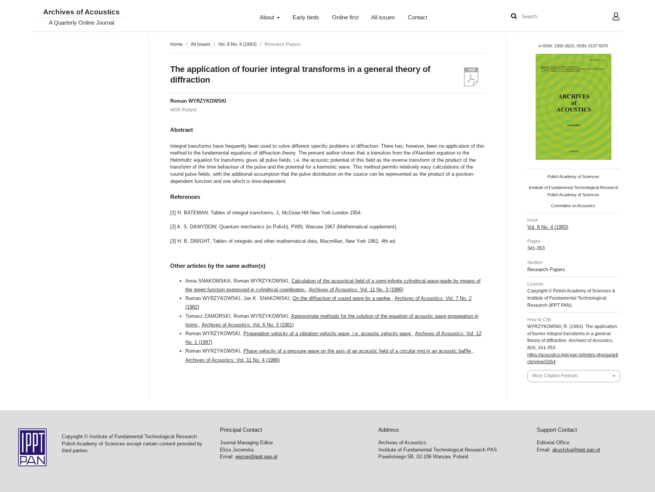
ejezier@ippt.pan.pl (256, 456)
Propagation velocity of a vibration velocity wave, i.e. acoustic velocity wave (327, 333)
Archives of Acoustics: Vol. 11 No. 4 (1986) (232, 360)
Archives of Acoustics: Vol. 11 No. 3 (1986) (356, 289)
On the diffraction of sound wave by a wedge (342, 298)
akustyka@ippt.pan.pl (576, 450)
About (268, 17)
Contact (417, 17)
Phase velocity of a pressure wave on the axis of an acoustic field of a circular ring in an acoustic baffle (357, 351)
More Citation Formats (555, 375)
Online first (345, 17)
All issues (383, 17)
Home (176, 44)
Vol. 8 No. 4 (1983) (237, 44)
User (610, 17)
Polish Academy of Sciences (573, 176)
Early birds (306, 17)
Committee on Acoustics (573, 205)
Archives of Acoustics (81, 12)
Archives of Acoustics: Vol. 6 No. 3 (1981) (248, 325)
